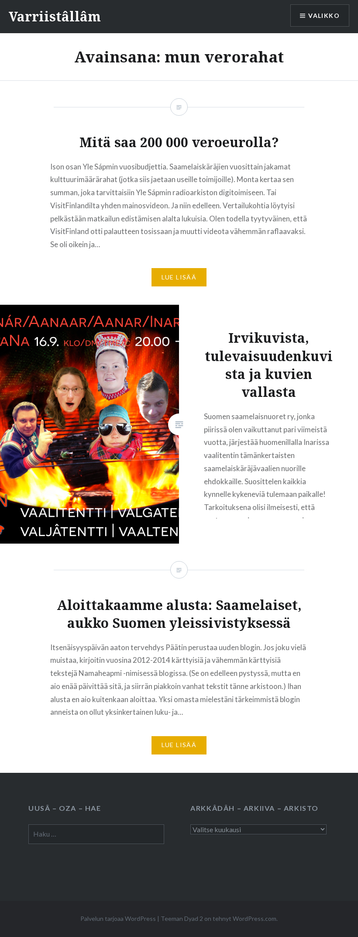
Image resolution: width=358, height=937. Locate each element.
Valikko (324, 15)
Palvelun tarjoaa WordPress (118, 918)
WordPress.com (254, 918)
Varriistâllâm (55, 16)
